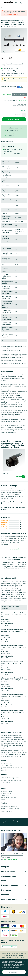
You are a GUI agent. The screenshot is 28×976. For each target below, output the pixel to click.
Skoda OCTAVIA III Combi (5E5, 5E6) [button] (10, 607)
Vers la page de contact (10, 859)
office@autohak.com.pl (10, 806)
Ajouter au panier (15, 119)
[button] (20, 2)
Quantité (17, 115)
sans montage (7, 94)
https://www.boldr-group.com (12, 780)
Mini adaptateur (8, 474)
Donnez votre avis (14, 549)
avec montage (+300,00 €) (19, 94)
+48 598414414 (7, 811)
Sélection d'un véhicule (12, 14)
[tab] (3, 58)
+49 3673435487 (8, 783)
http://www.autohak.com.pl (11, 809)
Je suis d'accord (13, 972)
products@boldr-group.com (11, 778)
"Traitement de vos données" (13, 967)
